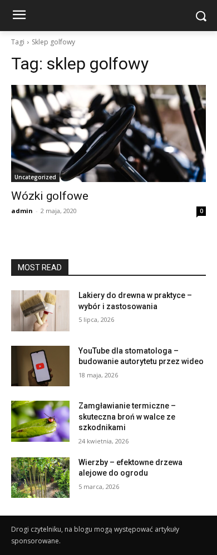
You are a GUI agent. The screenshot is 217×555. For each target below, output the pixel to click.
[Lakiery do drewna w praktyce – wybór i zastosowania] (40, 310)
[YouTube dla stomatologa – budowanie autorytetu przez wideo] (40, 366)
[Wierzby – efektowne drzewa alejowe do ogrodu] (40, 477)
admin (22, 210)
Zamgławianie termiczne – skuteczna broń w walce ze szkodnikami (127, 416)
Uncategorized (35, 177)
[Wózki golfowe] (108, 133)
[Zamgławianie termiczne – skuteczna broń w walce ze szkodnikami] (40, 421)
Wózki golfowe (49, 196)
